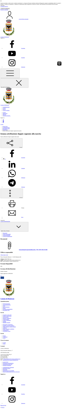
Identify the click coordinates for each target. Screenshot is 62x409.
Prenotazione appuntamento (8, 363)
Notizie (4, 335)
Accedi (1, 124)
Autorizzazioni (6, 330)
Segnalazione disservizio (7, 364)
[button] (6, 107)
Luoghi (4, 342)
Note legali (5, 369)
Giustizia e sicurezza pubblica (8, 325)
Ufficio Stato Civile (4, 254)
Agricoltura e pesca (6, 331)
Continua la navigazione (5, 8)
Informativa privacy (6, 368)
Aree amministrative (7, 304)
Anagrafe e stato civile (7, 314)
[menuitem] (14, 157)
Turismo (4, 321)
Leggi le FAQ (5, 362)
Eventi (4, 343)
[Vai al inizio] (0, 275)
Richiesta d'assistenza (7, 365)
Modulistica (5, 129)
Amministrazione (6, 127)
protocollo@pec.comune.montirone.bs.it (10, 360)
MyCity (2, 407)
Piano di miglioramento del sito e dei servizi (11, 371)
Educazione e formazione (8, 324)
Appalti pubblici (6, 319)
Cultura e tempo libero (7, 316)
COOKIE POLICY (4, 6)
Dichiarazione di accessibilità (8, 370)
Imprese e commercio (7, 318)
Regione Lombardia (4, 9)
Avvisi (4, 338)
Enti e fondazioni (6, 307)
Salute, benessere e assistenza (8, 328)
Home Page (5, 126)
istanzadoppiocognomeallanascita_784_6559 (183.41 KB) (33, 249)
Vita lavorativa (5, 317)
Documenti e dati (6, 128)
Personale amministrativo (7, 309)
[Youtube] (3, 121)
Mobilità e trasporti (6, 322)
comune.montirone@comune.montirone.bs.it (11, 358)
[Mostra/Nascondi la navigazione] (10, 73)
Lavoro (4, 112)
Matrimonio (5, 113)
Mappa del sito (3, 405)
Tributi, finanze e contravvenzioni (9, 326)
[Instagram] (3, 122)
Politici (4, 308)
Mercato (4, 114)
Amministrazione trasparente (8, 367)
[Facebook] (3, 119)
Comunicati (5, 336)
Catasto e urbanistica (7, 320)
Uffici (4, 305)
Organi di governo (6, 303)
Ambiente (5, 327)
